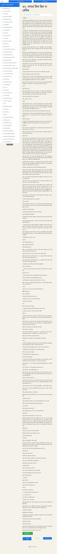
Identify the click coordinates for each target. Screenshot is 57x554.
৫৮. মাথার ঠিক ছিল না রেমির (36, 14)
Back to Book (37, 543)
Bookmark (26, 538)
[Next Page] (12, 144)
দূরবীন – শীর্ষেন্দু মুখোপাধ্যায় (8, 5)
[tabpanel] (37, 278)
